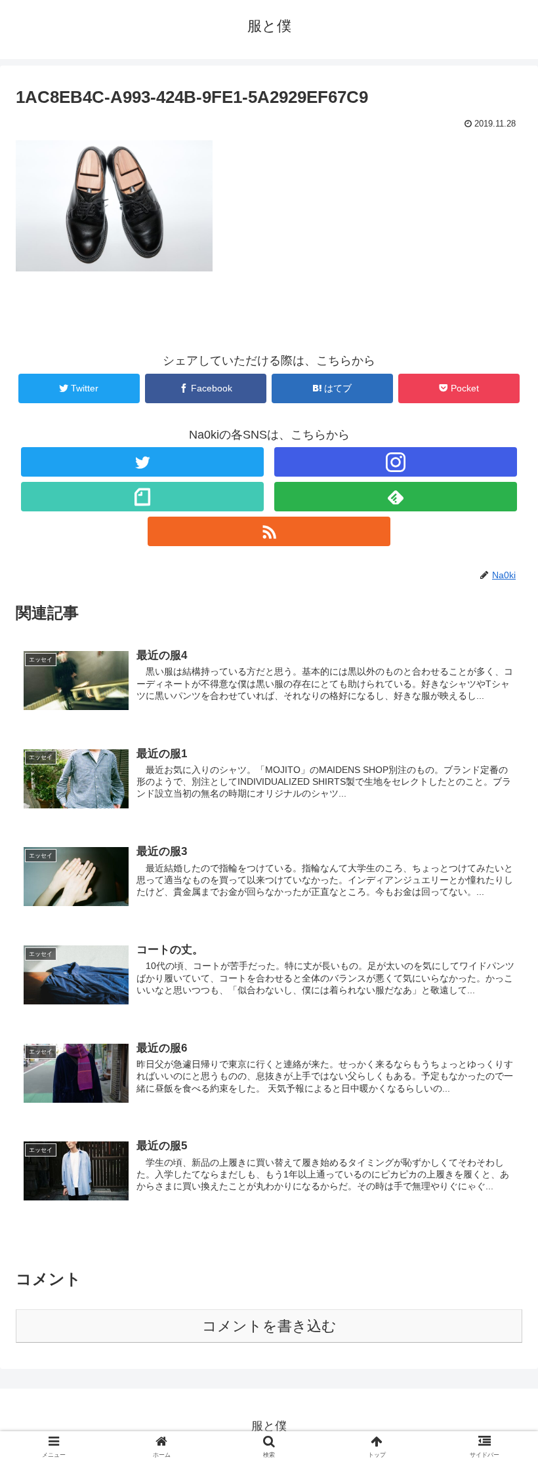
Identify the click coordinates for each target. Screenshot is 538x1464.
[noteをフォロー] (142, 496)
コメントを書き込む (269, 1326)
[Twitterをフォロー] (142, 462)
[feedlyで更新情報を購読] (396, 496)
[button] (497, 1195)
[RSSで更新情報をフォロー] (269, 531)
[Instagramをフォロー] (396, 462)
